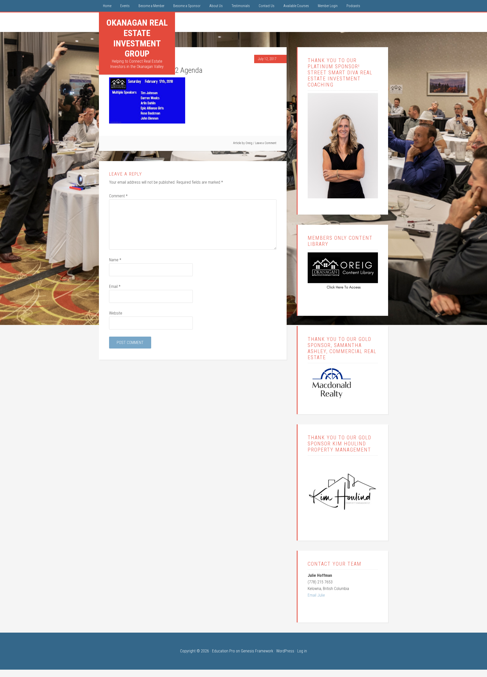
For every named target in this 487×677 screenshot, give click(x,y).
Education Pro (223, 651)
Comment (118, 196)
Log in (302, 651)
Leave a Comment (265, 143)
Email (114, 286)
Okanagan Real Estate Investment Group (137, 38)
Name (115, 259)
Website (115, 313)
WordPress (285, 651)
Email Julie (316, 595)
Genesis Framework (257, 651)
